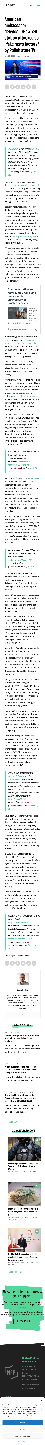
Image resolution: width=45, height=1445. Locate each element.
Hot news (32, 1172)
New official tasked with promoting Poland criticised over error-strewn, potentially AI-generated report (20, 1098)
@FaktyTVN (13, 149)
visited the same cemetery (26, 396)
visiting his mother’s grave (24, 236)
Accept (22, 1422)
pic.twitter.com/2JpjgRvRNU (20, 560)
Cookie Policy (21, 1442)
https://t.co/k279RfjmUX (18, 464)
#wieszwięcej (24, 461)
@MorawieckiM (14, 779)
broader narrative (31, 478)
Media (19, 56)
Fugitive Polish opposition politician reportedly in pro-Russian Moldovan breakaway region (23, 1257)
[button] (41, 1400)
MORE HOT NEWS (15, 1272)
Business (8, 1092)
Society (16, 1219)
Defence (24, 1172)
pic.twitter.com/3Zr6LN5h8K (20, 938)
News (11, 1032)
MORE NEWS (13, 1122)
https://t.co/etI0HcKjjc (17, 799)
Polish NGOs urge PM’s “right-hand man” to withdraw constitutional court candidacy (22, 1038)
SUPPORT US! (24, 1321)
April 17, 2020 (31, 566)
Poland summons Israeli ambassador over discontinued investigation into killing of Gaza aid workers (21, 1070)
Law (6, 1032)
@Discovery (35, 149)
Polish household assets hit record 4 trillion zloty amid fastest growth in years (23, 1212)
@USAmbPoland (15, 776)
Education (17, 1092)
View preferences (22, 1436)
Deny (22, 1429)
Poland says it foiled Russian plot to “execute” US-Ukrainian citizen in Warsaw (23, 1166)
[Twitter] (22, 1014)
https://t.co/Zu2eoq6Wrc (19, 922)
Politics (25, 56)
